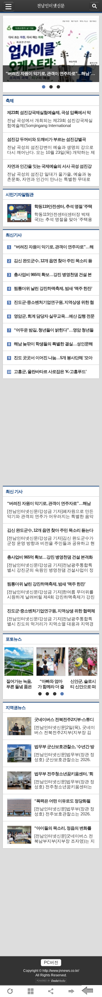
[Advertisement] (51, 432)
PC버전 (51, 962)
